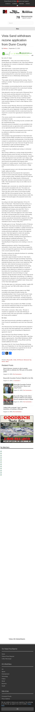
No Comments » (17, 374)
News (7, 361)
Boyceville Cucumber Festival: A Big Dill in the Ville (18, 378)
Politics (3, 678)
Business (4, 683)
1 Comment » (17, 380)
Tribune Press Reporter (8, 656)
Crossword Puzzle (6, 696)
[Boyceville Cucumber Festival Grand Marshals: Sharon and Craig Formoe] (8, 388)
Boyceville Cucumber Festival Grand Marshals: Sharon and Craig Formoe (22, 386)
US (2, 669)
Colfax (14, 359)
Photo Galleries (6, 698)
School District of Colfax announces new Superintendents (17, 1)
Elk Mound (20, 359)
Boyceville (9, 359)
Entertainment (5, 674)
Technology (5, 676)
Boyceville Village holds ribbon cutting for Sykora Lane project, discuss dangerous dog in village (23, 397)
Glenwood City (27, 359)
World (3, 681)
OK (17, 709)
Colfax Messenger (6, 658)
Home (3, 361)
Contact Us (7, 3)
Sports (3, 671)
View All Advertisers (17, 639)
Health (3, 686)
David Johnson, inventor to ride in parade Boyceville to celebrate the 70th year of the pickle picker (17, 370)
